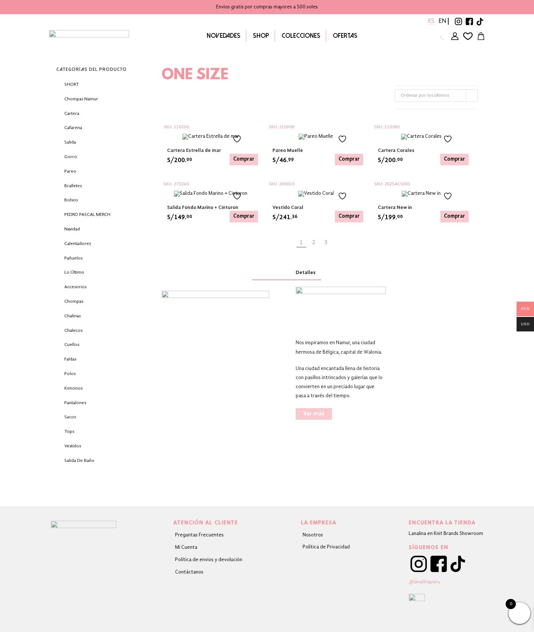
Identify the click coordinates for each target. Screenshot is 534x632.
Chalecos (73, 330)
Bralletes (73, 186)
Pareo (70, 171)
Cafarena (73, 127)
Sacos (70, 417)
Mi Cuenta (186, 547)
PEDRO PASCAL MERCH (87, 214)
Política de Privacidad (326, 547)
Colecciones (301, 35)
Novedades (223, 35)
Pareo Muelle (287, 150)
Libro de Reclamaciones (208, 594)
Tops (69, 431)
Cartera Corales (396, 150)
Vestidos (72, 446)
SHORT (71, 84)
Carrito (481, 36)
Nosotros (313, 535)
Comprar (243, 159)
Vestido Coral (287, 207)
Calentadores (77, 243)
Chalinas (72, 316)
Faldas (70, 359)
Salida (70, 142)
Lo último (74, 272)
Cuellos (71, 344)
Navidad (72, 229)
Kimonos (73, 388)
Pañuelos (73, 258)
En (442, 21)
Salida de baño (79, 460)
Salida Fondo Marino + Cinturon (202, 207)
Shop (261, 35)
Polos (70, 373)
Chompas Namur (81, 99)
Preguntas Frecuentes (199, 535)
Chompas (73, 301)
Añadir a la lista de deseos (243, 139)
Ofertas (345, 35)
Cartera (71, 113)
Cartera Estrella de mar (194, 150)
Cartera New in (395, 207)
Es (431, 21)
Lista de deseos (468, 36)
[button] (314, 414)
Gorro (70, 156)
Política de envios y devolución (208, 559)
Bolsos (71, 200)
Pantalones (75, 402)
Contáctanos (189, 572)
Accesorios (75, 287)
